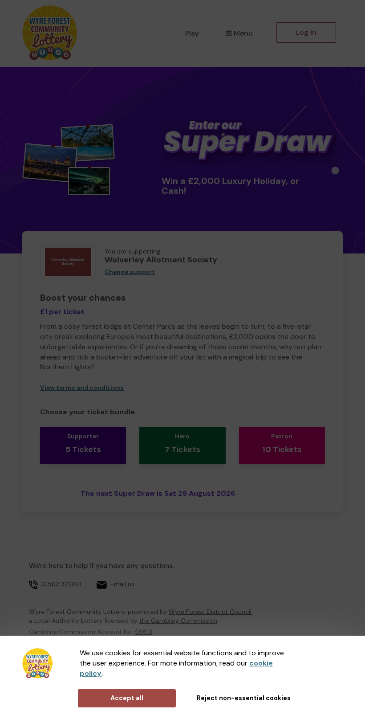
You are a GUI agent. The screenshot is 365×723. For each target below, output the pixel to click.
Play (192, 33)
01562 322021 (61, 584)
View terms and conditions (82, 388)
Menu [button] (243, 33)
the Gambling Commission (178, 621)
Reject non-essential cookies (244, 698)
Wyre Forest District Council (210, 612)
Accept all (126, 698)
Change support (130, 272)
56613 (143, 632)
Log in (306, 32)
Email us (122, 584)
